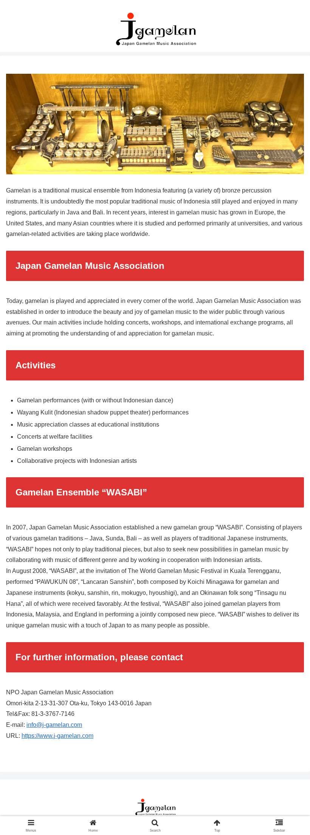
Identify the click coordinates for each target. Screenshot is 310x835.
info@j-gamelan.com (54, 725)
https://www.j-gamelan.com (57, 736)
